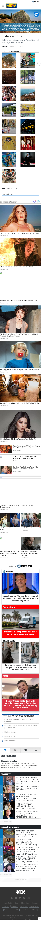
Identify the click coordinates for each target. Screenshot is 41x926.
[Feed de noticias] (24, 898)
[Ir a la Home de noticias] (20, 892)
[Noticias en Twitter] (20, 898)
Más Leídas (6, 774)
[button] (37, 63)
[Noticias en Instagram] (12, 898)
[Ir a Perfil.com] (36, 1)
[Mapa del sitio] (29, 898)
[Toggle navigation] (3, 6)
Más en (12, 566)
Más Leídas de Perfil (10, 827)
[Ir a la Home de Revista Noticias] (11, 6)
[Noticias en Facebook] (16, 898)
